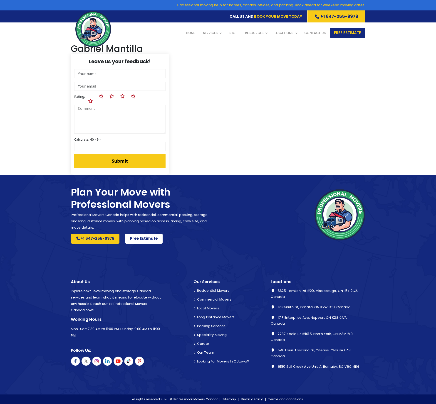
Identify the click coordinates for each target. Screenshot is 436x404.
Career (203, 343)
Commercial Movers (214, 299)
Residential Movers (213, 290)
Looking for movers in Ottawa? (223, 361)
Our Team (205, 352)
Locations (284, 33)
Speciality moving (212, 334)
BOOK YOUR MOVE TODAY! (279, 16)
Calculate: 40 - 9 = (87, 139)
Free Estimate (347, 32)
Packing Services (211, 325)
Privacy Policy (252, 399)
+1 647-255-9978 (339, 16)
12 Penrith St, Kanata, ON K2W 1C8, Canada (313, 307)
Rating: (79, 96)
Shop (233, 33)
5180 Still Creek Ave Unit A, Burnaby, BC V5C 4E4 (318, 366)
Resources (254, 33)
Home (190, 33)
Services (210, 33)
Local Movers (208, 308)
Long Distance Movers (216, 317)
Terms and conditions (285, 399)
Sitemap (229, 399)
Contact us (315, 33)
